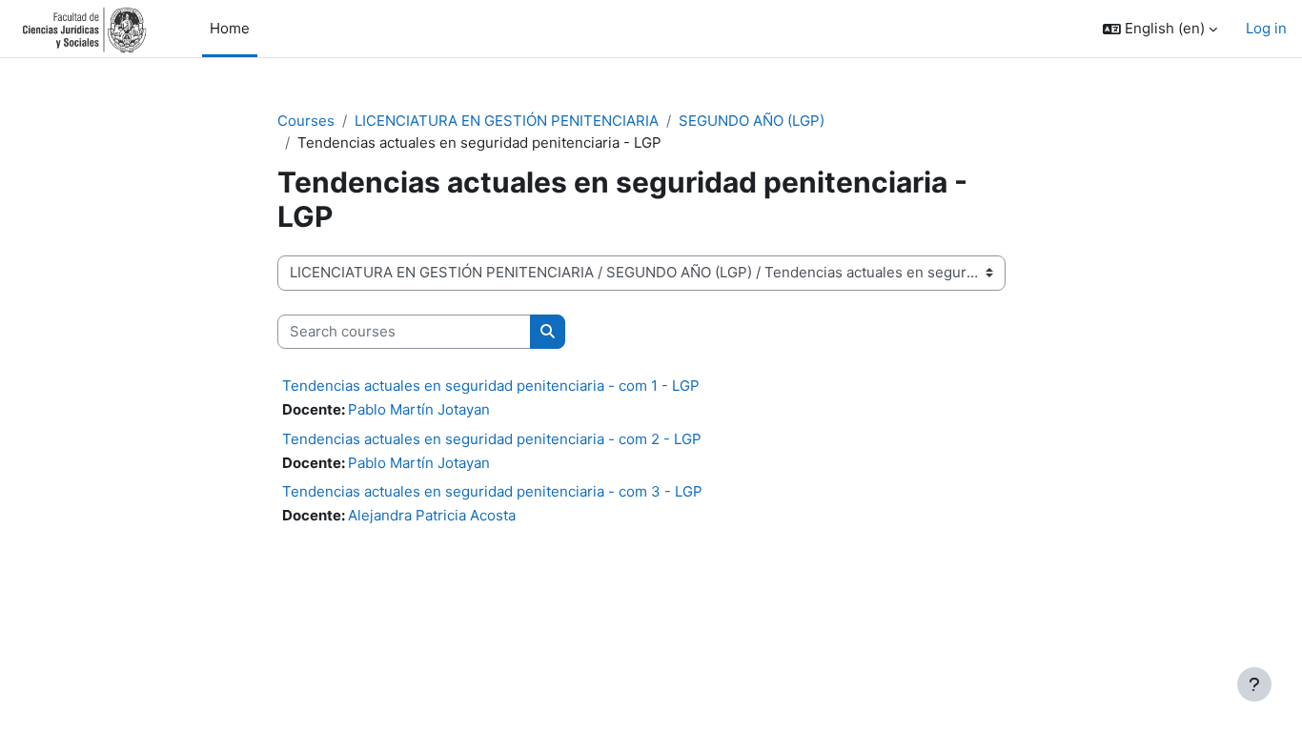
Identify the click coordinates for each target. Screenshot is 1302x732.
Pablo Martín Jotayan (419, 409)
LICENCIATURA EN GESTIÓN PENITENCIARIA (507, 121)
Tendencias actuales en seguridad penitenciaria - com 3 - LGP (492, 491)
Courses (306, 121)
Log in (1266, 28)
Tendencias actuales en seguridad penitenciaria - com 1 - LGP (491, 385)
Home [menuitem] (230, 28)
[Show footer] (1254, 684)
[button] (1160, 29)
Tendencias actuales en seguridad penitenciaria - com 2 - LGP (492, 439)
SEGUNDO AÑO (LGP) (751, 121)
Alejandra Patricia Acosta (432, 515)
